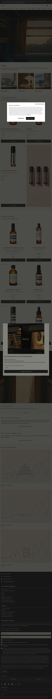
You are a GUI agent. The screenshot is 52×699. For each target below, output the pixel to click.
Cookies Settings (21, 118)
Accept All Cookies (30, 118)
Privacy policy (29, 114)
